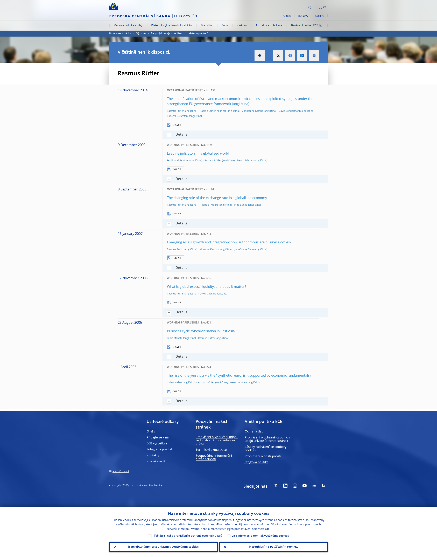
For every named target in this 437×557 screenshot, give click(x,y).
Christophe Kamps (252, 111)
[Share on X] (278, 55)
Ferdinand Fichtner (178, 160)
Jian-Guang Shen (244, 249)
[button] (316, 7)
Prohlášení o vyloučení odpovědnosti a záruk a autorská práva (217, 440)
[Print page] (260, 55)
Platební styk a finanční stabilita (171, 25)
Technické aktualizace (211, 449)
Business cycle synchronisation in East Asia (201, 331)
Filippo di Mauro (209, 205)
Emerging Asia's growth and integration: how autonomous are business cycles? (229, 242)
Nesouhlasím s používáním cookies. (273, 547)
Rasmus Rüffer (175, 111)
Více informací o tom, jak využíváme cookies (260, 536)
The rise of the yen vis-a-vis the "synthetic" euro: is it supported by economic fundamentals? (239, 375)
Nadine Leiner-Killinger (213, 111)
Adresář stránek (120, 471)
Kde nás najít (156, 461)
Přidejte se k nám (159, 437)
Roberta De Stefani (177, 116)
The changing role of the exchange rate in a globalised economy (217, 198)
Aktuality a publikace (269, 25)
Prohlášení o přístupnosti (263, 456)
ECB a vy (303, 16)
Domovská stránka (120, 33)
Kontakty (153, 455)
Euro (225, 25)
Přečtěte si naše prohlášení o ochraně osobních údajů (187, 536)
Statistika (207, 25)
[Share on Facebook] (290, 55)
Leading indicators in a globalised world (198, 153)
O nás (287, 16)
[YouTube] (304, 486)
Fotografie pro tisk (160, 449)
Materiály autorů (198, 33)
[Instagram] (295, 486)
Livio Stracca (207, 294)
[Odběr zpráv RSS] (324, 486)
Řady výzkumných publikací (167, 33)
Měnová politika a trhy (128, 25)
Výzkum (242, 25)
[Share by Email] (314, 55)
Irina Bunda (241, 205)
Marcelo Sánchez (209, 249)
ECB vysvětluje (157, 443)
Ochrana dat (254, 431)
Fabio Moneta (174, 338)
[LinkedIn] (285, 486)
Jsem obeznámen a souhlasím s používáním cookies (163, 547)
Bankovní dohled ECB (304, 25)
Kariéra (319, 16)
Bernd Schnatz (245, 160)
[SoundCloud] (314, 486)
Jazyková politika (256, 462)
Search (309, 7)
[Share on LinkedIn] (302, 55)
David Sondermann (290, 111)
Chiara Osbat (174, 382)
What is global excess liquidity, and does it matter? (206, 287)
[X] (276, 486)
